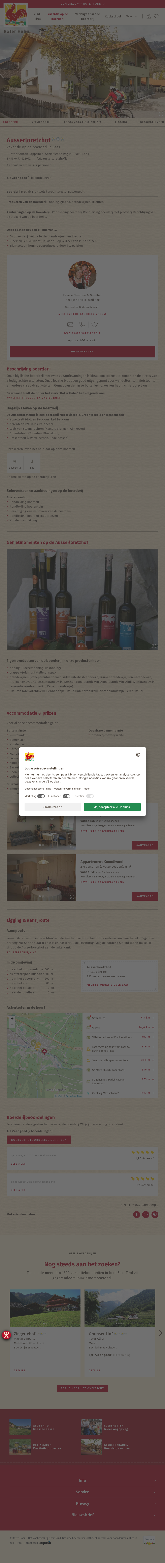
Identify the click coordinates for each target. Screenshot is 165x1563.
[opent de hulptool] (6, 1335)
